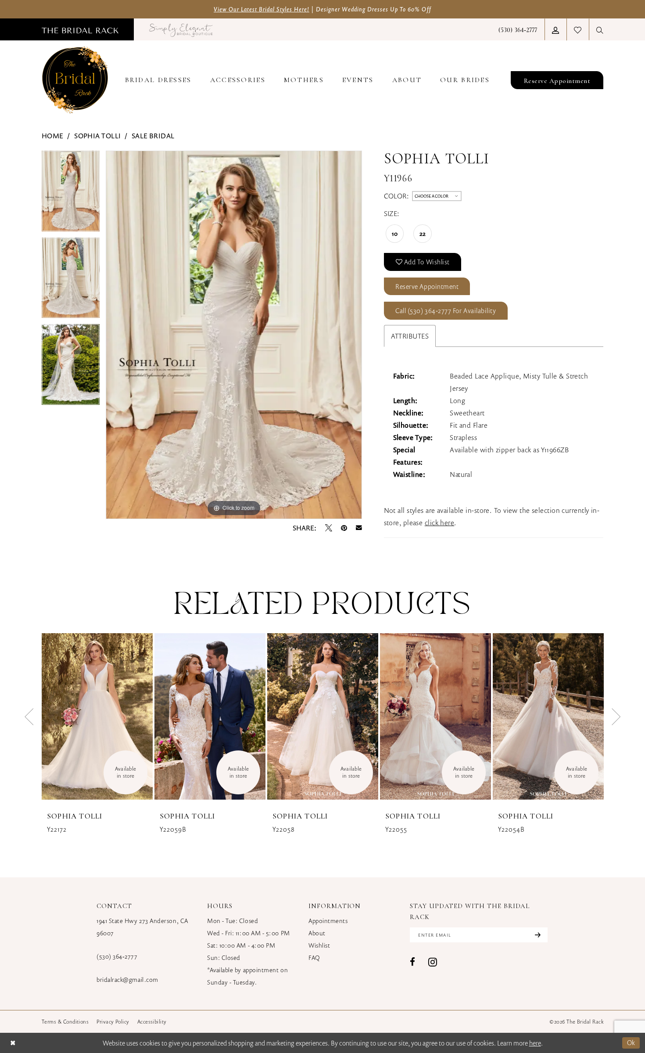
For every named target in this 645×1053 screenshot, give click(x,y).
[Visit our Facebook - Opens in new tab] (412, 961)
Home (53, 136)
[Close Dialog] (12, 1042)
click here (439, 522)
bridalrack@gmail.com (127, 979)
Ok (631, 1042)
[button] (555, 29)
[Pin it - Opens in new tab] (344, 527)
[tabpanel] (71, 194)
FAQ (314, 957)
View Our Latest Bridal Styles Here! (261, 9)
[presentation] (97, 716)
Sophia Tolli (97, 136)
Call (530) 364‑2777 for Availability (445, 310)
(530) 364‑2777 (117, 956)
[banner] (75, 80)
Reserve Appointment (427, 286)
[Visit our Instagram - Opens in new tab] (432, 962)
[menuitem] (80, 29)
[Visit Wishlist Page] (577, 29)
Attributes (410, 336)
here (535, 1043)
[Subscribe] (537, 934)
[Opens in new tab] (181, 29)
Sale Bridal (153, 136)
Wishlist (319, 945)
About (317, 933)
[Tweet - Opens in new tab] (328, 527)
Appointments (328, 920)
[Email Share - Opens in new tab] (359, 528)
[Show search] (600, 29)
